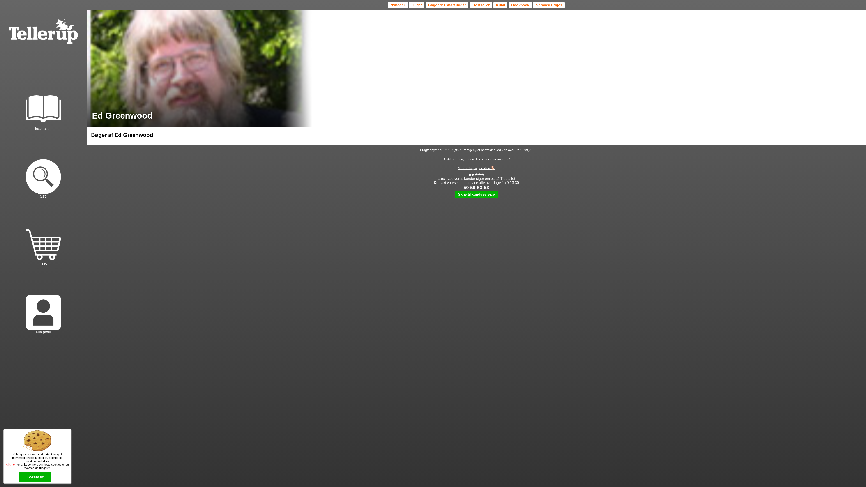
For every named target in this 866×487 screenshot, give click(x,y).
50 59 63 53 (476, 187)
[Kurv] (43, 232)
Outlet (417, 5)
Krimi (500, 5)
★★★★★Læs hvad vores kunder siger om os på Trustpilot (476, 177)
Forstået (35, 477)
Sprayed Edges (549, 5)
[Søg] (43, 165)
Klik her (11, 464)
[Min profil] (43, 300)
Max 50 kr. (465, 168)
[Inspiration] (43, 97)
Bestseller (481, 5)
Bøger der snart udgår (447, 5)
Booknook (520, 5)
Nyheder (397, 5)
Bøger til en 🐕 (484, 168)
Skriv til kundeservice (476, 194)
